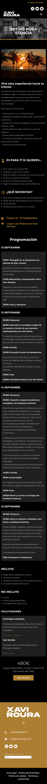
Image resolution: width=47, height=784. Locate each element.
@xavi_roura (8, 653)
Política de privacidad (29, 773)
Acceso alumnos (36, 2)
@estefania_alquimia (12, 635)
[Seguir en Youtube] (37, 9)
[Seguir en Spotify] (42, 9)
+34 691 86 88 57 (18, 732)
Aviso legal (12, 773)
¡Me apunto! (23, 678)
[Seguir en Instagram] (32, 9)
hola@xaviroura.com (20, 739)
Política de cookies (17, 776)
